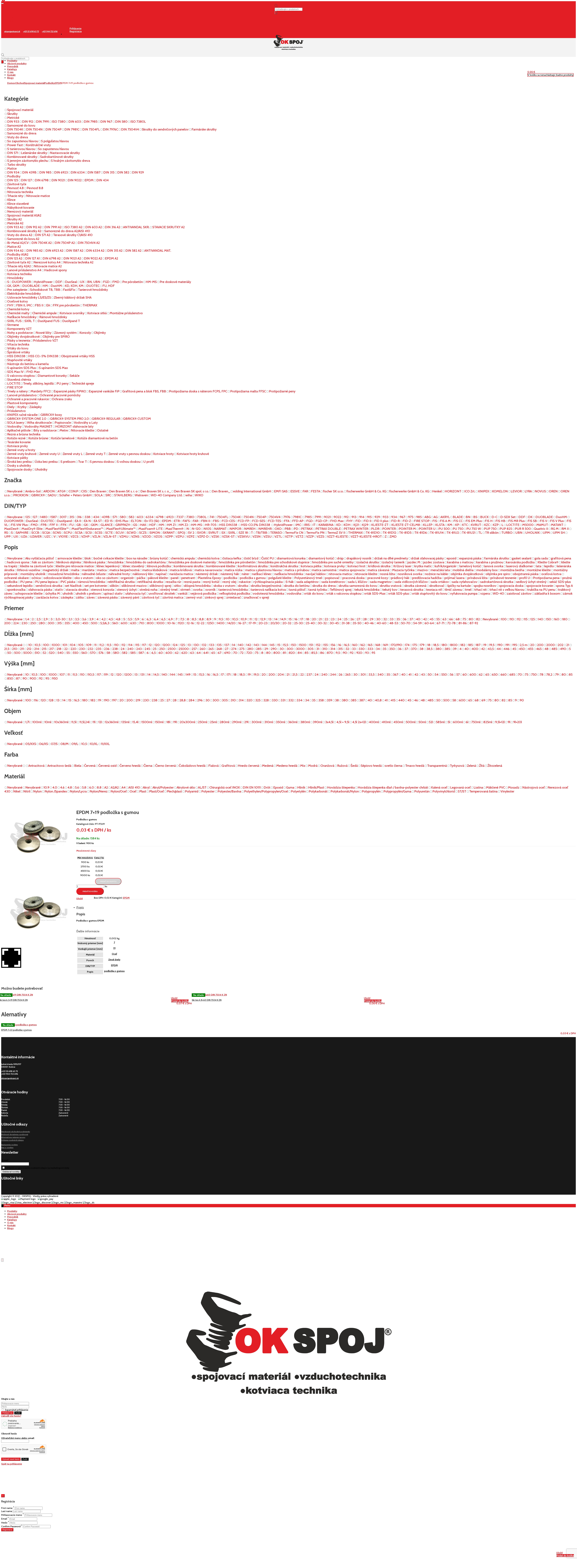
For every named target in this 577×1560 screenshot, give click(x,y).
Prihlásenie (13, 18)
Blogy (10, 77)
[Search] (276, 12)
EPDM (58, 83)
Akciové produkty (17, 63)
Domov (11, 83)
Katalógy (12, 69)
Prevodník (12, 66)
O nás (10, 72)
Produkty (12, 60)
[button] (531, 71)
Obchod (19, 83)
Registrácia (13, 20)
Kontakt (11, 75)
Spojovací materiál (34, 83)
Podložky (49, 83)
